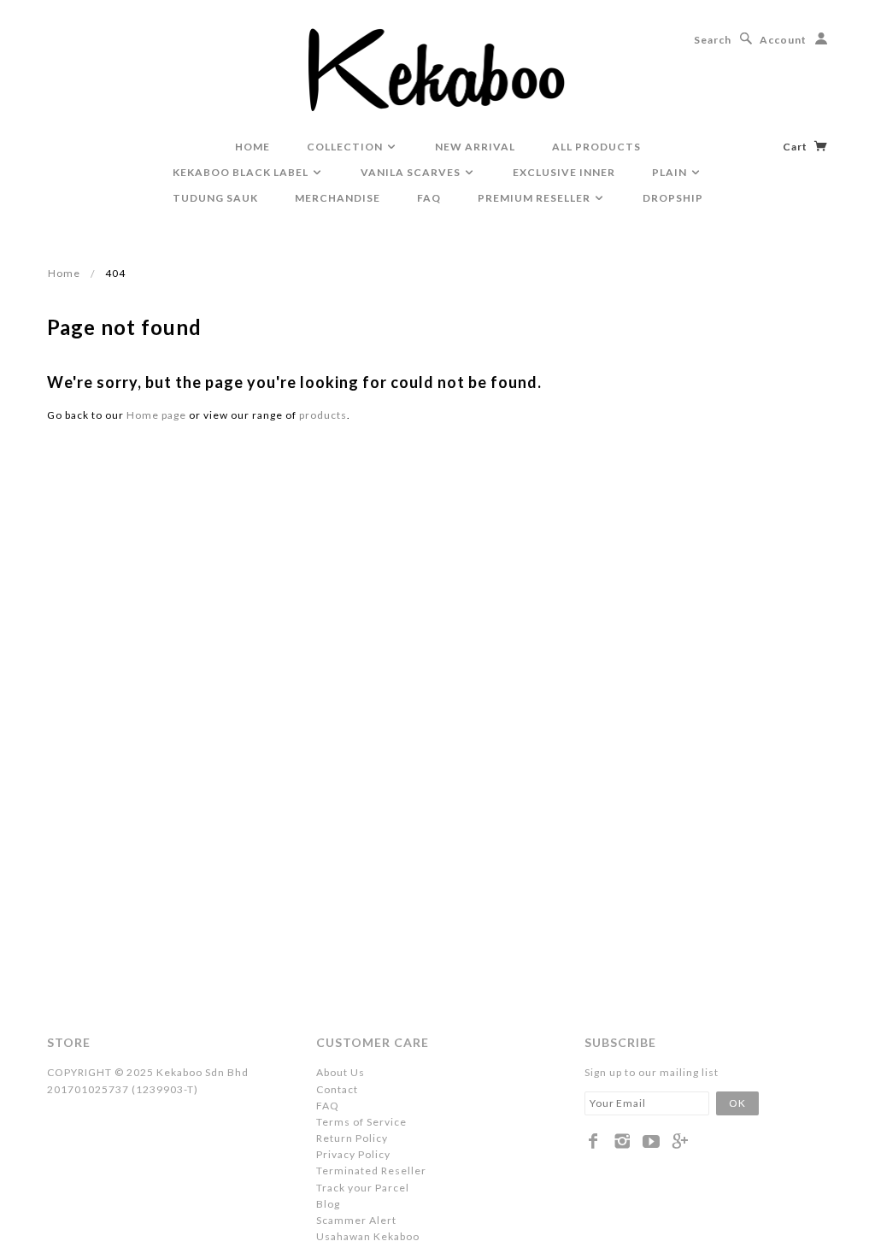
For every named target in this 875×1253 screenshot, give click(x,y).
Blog (328, 1203)
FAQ (429, 197)
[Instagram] (622, 1141)
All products (596, 146)
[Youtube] (652, 1141)
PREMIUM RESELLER (535, 197)
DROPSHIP (673, 197)
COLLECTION (346, 146)
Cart (796, 146)
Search (712, 39)
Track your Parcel (362, 1187)
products (323, 415)
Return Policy (352, 1138)
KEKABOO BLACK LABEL (242, 172)
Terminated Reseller (371, 1170)
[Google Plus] (681, 1141)
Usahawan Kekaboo (368, 1236)
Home (64, 273)
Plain (671, 172)
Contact (337, 1089)
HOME (252, 146)
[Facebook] (593, 1141)
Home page (156, 415)
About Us (340, 1072)
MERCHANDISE (337, 197)
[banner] (437, 68)
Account (783, 39)
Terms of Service (361, 1121)
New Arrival (475, 146)
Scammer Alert (356, 1220)
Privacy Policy (353, 1154)
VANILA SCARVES (412, 172)
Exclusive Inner (564, 172)
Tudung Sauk (215, 197)
